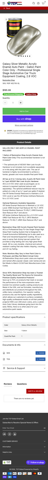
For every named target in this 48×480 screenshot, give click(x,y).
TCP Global (20, 469)
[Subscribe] (44, 428)
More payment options (24, 125)
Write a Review (35, 391)
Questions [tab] (22, 384)
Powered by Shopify (31, 469)
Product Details (24, 142)
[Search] (33, 3)
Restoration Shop (9, 80)
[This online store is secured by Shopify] (7, 462)
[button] (33, 3)
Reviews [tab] (8, 384)
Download (41, 353)
